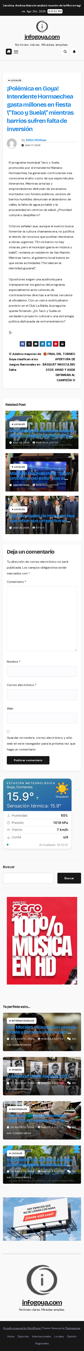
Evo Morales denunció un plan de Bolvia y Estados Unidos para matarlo (41, 1032)
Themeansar (72, 1328)
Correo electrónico (22, 685)
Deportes (23, 1336)
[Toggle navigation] (16, 52)
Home (10, 1336)
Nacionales (19, 1109)
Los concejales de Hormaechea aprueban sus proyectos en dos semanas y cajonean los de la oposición (41, 523)
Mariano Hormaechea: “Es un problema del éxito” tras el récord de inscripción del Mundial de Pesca (39, 481)
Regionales (42, 1343)
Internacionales (23, 1020)
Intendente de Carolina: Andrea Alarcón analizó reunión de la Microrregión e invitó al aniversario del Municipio (41, 438)
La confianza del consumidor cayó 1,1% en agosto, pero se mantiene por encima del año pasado (37, 1123)
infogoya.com (42, 36)
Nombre (14, 662)
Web (10, 708)
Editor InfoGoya (36, 140)
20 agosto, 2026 (23, 1038)
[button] (65, 51)
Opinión (17, 1069)
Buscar (9, 867)
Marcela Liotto (47, 442)
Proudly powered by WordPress (22, 1328)
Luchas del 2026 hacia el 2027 (38, 1076)
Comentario (16, 582)
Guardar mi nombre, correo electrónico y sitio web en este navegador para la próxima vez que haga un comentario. (41, 743)
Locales (16, 80)
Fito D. (40, 527)
